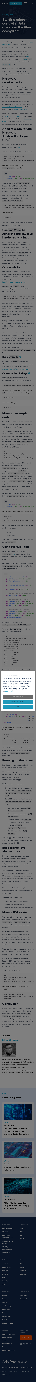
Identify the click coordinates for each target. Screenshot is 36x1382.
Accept (18, 706)
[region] (18, 691)
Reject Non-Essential (18, 701)
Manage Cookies (18, 696)
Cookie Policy (9, 691)
